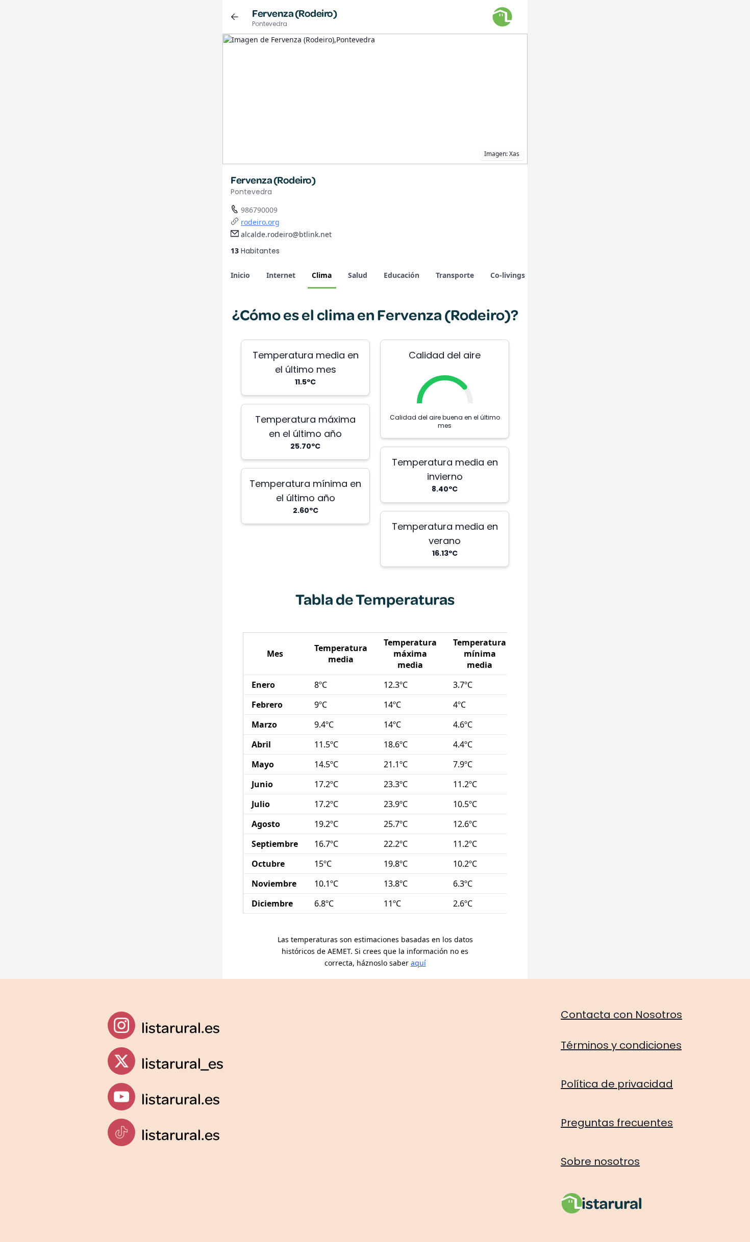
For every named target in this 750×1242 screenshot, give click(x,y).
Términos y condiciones (621, 1045)
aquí (418, 963)
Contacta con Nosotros (621, 1014)
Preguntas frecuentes (617, 1123)
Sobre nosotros (600, 1161)
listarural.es (180, 1027)
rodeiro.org (260, 222)
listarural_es (182, 1062)
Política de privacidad (617, 1084)
